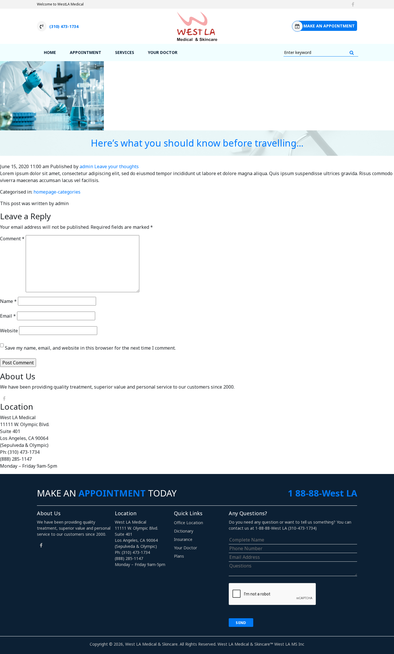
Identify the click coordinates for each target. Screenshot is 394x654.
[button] (352, 52)
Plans (179, 556)
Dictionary (183, 531)
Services (124, 52)
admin (86, 166)
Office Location (188, 522)
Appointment (85, 52)
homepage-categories (56, 192)
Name (8, 301)
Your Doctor (162, 52)
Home (50, 52)
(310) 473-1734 (63, 26)
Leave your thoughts (116, 166)
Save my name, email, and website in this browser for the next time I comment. (90, 348)
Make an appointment (329, 26)
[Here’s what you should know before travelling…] (52, 95)
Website (9, 330)
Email (8, 316)
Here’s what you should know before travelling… (197, 143)
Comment (12, 238)
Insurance (183, 539)
